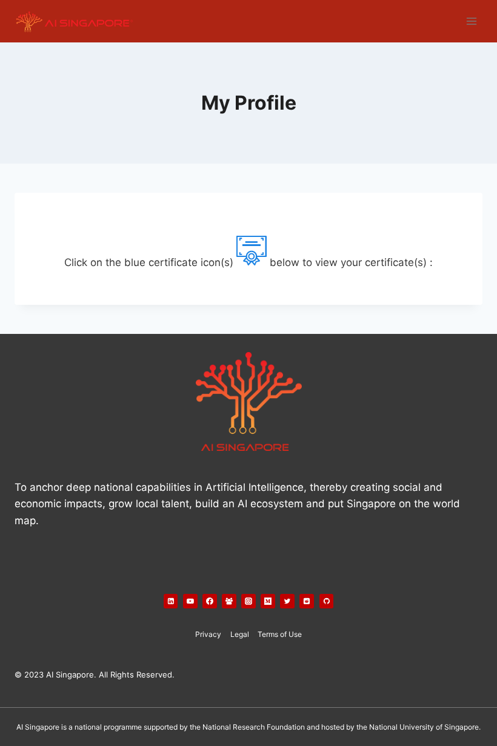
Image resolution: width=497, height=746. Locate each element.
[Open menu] (471, 21)
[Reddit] (306, 601)
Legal (239, 634)
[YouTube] (190, 601)
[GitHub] (326, 601)
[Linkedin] (171, 601)
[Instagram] (248, 601)
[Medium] (268, 601)
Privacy (208, 634)
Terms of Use (280, 634)
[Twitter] (287, 601)
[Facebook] (209, 601)
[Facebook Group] (229, 601)
